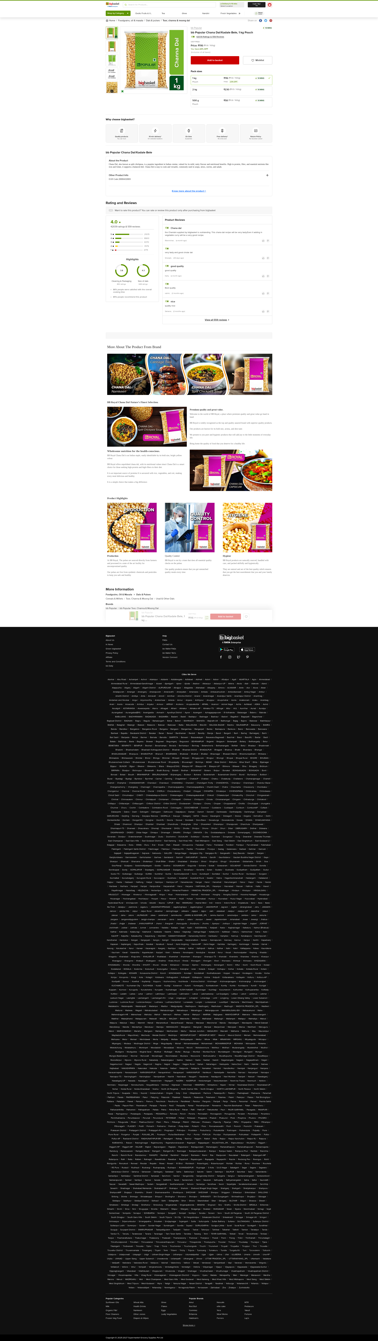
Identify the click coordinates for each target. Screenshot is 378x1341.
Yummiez (193, 1310)
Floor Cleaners (112, 1314)
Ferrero (220, 1318)
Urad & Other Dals (165, 598)
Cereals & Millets (115, 598)
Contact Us (167, 644)
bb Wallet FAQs (169, 648)
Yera (219, 1310)
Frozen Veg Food (114, 1318)
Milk (107, 1306)
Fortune (248, 1314)
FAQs (164, 640)
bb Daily (109, 666)
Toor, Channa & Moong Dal (140, 598)
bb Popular (196, 27)
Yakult (247, 1310)
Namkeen (137, 1310)
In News (109, 644)
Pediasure (249, 1306)
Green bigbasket (113, 648)
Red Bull (193, 1306)
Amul (191, 1302)
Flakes (164, 1306)
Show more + (189, 1325)
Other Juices (139, 1314)
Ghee (163, 1302)
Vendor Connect (169, 657)
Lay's (247, 1318)
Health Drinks (139, 1306)
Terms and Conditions (116, 661)
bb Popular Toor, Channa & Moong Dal (139, 608)
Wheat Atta (138, 1302)
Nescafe (220, 1302)
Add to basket (215, 60)
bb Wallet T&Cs (169, 653)
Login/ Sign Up (257, 5)
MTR (247, 1302)
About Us (110, 640)
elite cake (221, 1306)
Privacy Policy (112, 653)
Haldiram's (193, 1318)
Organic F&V (111, 1310)
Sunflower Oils (112, 1302)
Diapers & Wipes (141, 1318)
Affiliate (109, 657)
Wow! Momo (222, 1314)
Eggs (163, 1310)
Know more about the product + (189, 191)
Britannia (193, 1314)
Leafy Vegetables (169, 1314)
